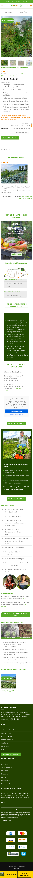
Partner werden (6, 784)
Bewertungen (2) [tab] (6, 153)
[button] (2, 5)
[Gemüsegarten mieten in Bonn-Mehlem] (8, 681)
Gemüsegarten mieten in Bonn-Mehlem (8, 691)
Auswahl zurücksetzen (26, 123)
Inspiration (4, 774)
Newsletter (19, 1)
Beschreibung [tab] (5, 149)
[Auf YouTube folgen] (18, 719)
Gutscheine (5, 746)
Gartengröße (4, 128)
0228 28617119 (11, 714)
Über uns (4, 777)
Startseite (8, 12)
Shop (16, 12)
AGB (2, 749)
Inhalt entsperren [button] (16, 411)
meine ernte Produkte (8, 730)
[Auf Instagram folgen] (11, 719)
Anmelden (7, 820)
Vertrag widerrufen (11, 754)
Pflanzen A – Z (5, 771)
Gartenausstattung (7, 740)
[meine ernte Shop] (16, 5)
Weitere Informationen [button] (16, 415)
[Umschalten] (5, 284)
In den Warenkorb (10, 138)
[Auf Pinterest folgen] (15, 719)
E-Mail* (3, 802)
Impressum (6, 864)
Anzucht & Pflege (6, 736)
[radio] (20, 125)
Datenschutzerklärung (23, 864)
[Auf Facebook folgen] (8, 719)
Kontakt (25, 1)
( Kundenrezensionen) (7, 76)
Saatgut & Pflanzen (7, 733)
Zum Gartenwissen (10, 1)
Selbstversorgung (7, 767)
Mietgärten (24, 12)
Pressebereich (5, 781)
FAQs (24, 599)
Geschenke (4, 743)
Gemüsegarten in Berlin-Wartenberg (25, 197)
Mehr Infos (21, 74)
